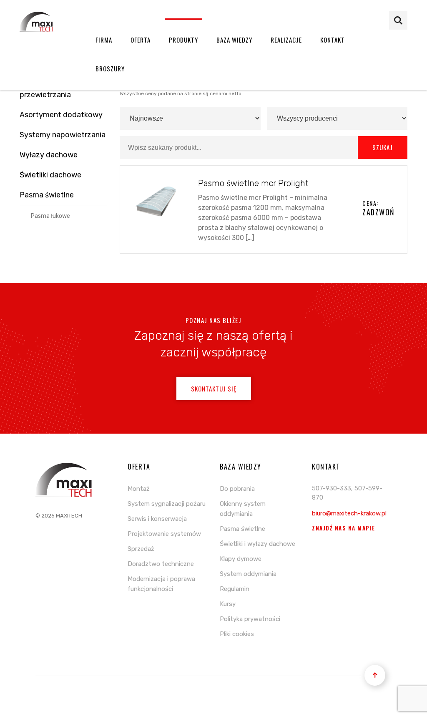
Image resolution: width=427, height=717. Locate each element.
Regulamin (234, 589)
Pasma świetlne (47, 194)
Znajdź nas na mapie (343, 528)
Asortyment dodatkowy (61, 114)
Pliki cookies (237, 634)
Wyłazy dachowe (49, 154)
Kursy (228, 604)
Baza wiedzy (234, 39)
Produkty (183, 39)
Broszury (110, 68)
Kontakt (332, 39)
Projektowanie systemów (164, 534)
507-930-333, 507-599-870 (347, 493)
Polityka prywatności (250, 619)
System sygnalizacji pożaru (167, 503)
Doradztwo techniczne (161, 564)
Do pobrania (237, 488)
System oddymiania (248, 574)
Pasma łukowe (50, 216)
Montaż (139, 488)
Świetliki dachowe (50, 174)
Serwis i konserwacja (157, 519)
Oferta (141, 39)
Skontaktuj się (213, 388)
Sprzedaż (141, 549)
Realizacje (286, 39)
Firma (103, 39)
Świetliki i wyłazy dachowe (257, 544)
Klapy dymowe (240, 559)
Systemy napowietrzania (62, 134)
